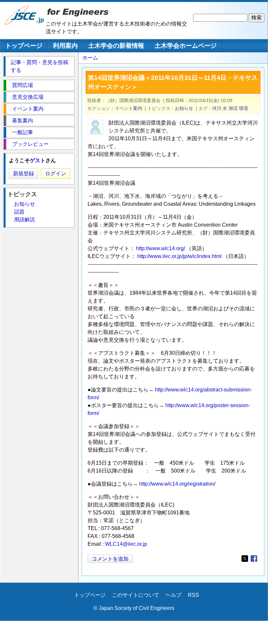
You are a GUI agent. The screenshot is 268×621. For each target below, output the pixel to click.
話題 (19, 212)
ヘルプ (173, 595)
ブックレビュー (30, 144)
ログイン (55, 173)
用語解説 (24, 219)
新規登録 (23, 173)
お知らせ (184, 108)
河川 (216, 108)
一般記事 (22, 132)
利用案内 (65, 45)
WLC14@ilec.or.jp (126, 544)
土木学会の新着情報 (116, 45)
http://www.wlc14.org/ (160, 248)
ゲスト (37, 160)
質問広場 (22, 85)
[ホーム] (24, 23)
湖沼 (233, 108)
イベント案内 (128, 108)
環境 (243, 108)
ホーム (90, 57)
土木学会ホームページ (186, 45)
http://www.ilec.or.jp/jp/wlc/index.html (179, 256)
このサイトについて (135, 595)
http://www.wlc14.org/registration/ (177, 484)
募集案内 (22, 120)
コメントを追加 (110, 558)
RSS (193, 595)
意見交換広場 (27, 97)
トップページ (23, 45)
